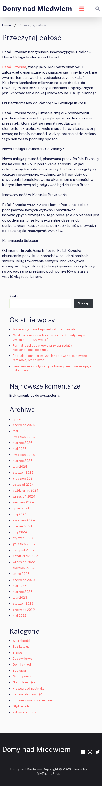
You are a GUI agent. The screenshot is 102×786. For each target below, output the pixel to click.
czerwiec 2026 (24, 425)
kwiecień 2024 (24, 520)
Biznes (18, 652)
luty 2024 (20, 532)
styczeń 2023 (23, 603)
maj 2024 (20, 514)
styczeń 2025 (23, 472)
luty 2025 (20, 466)
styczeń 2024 (23, 538)
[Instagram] (90, 752)
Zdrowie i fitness (25, 712)
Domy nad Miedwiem (37, 8)
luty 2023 (20, 597)
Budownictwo (22, 658)
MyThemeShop (48, 774)
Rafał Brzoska (14, 67)
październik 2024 (25, 490)
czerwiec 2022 (24, 609)
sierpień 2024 (23, 502)
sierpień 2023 (23, 568)
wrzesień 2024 (24, 496)
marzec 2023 (22, 592)
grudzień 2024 (24, 478)
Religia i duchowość (27, 694)
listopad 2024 (23, 484)
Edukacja (19, 670)
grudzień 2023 (24, 544)
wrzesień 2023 (24, 562)
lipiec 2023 (21, 574)
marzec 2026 (22, 443)
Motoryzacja (22, 676)
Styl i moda (21, 706)
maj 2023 (20, 586)
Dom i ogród (22, 664)
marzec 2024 (22, 526)
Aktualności (21, 640)
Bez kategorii (22, 646)
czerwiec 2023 (24, 580)
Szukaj (14, 296)
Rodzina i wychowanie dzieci (34, 700)
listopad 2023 (23, 550)
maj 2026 (20, 431)
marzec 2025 (22, 461)
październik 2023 (25, 556)
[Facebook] (83, 752)
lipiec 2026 (21, 419)
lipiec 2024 (21, 508)
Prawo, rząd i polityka (29, 688)
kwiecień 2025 (24, 455)
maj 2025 (20, 448)
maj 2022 (20, 615)
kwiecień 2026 (24, 437)
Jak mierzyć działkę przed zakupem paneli (44, 329)
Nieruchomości (24, 682)
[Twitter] (97, 752)
